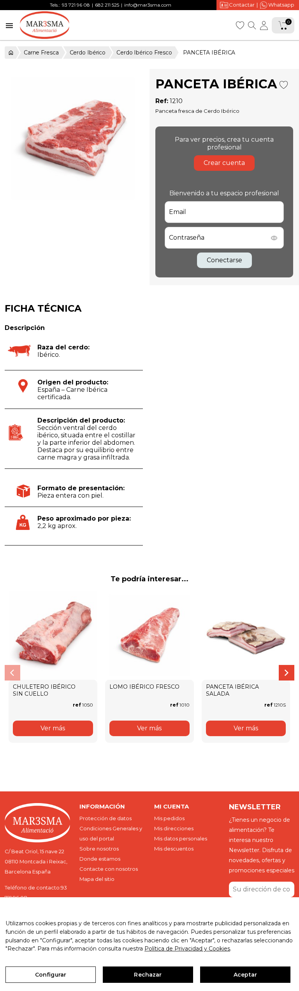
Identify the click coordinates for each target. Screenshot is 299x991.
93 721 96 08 (76, 5)
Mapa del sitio (96, 879)
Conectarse (224, 260)
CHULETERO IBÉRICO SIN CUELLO (44, 690)
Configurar (50, 974)
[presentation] (12, 673)
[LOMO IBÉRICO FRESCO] (149, 635)
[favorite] (240, 24)
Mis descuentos (173, 848)
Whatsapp (281, 5)
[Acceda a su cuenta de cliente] (264, 25)
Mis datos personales (180, 838)
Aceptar (245, 974)
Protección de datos (105, 818)
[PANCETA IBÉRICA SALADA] (246, 635)
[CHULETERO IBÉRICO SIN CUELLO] (53, 635)
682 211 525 (107, 5)
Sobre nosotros (99, 848)
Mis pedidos (169, 818)
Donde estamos (99, 859)
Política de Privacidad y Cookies (187, 948)
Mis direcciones (173, 828)
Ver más (52, 728)
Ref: (161, 101)
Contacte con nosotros (108, 869)
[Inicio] (10, 52)
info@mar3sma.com (147, 5)
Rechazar (148, 974)
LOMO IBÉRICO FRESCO (144, 686)
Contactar (242, 5)
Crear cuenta (224, 163)
